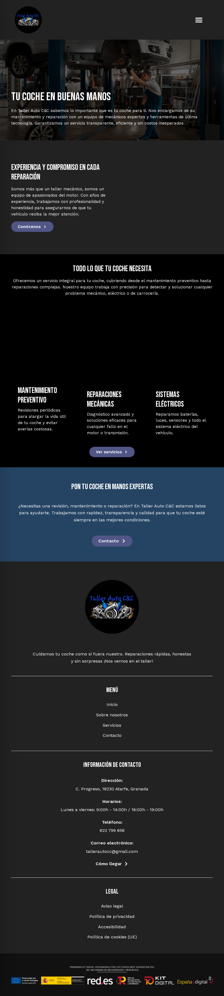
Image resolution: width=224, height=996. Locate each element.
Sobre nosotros (112, 714)
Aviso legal (112, 906)
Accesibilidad (112, 926)
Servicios (112, 725)
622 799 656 (112, 830)
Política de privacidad (112, 916)
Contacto (112, 735)
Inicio (112, 704)
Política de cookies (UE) (112, 936)
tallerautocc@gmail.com (112, 851)
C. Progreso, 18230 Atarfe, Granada (112, 788)
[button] (199, 20)
